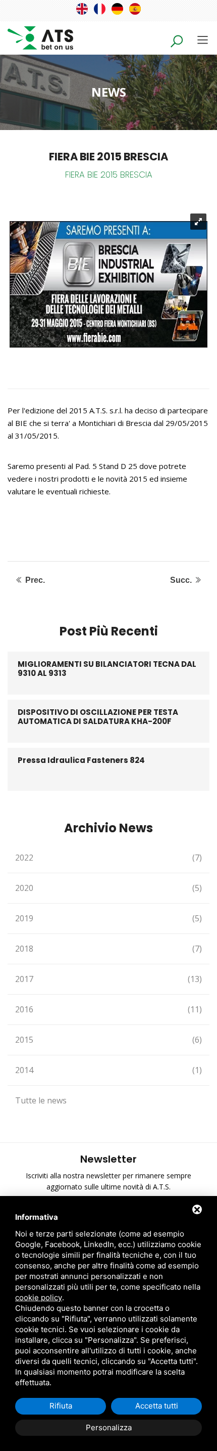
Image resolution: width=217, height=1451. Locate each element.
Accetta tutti (156, 1406)
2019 (108, 918)
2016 (108, 1009)
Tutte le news (41, 1100)
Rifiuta (60, 1406)
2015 (108, 1039)
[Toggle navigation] (202, 40)
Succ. (182, 580)
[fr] (99, 9)
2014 (108, 1070)
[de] (117, 9)
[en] (82, 9)
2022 (108, 857)
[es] (135, 9)
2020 (108, 887)
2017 (108, 979)
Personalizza (109, 1427)
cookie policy (38, 1297)
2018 (108, 948)
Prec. (34, 580)
